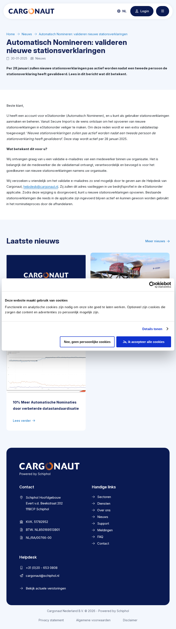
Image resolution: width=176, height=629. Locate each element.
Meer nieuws (155, 241)
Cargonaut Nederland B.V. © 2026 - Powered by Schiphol (88, 611)
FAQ (100, 537)
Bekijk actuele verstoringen (46, 588)
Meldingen (105, 530)
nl (124, 11)
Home (10, 34)
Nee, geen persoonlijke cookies (87, 342)
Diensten (103, 503)
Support (103, 523)
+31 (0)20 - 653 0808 (42, 568)
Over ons (104, 510)
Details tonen (152, 329)
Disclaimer (130, 620)
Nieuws (27, 34)
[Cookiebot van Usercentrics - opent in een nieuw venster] (152, 285)
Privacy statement (51, 620)
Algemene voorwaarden (93, 620)
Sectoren (104, 497)
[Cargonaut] (31, 11)
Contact (103, 543)
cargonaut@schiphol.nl (42, 576)
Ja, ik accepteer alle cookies (143, 342)
